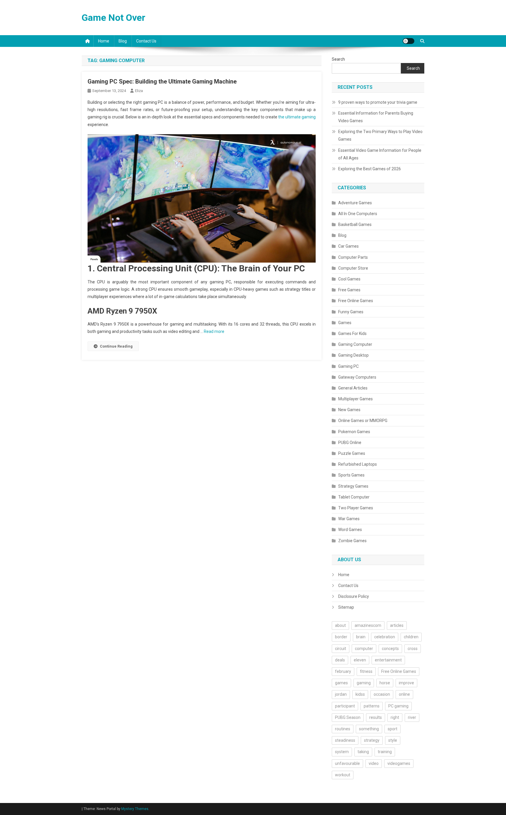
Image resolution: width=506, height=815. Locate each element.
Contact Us (146, 41)
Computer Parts (353, 257)
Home (103, 41)
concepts (390, 648)
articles (397, 625)
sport (392, 728)
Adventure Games (355, 202)
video (374, 763)
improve (406, 682)
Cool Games (349, 279)
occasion (382, 694)
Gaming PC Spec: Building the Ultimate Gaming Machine (162, 81)
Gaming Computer (355, 344)
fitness (366, 671)
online (404, 694)
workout (342, 775)
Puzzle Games (351, 453)
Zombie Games (352, 540)
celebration (384, 636)
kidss (360, 694)
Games (344, 322)
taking (363, 751)
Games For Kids (352, 333)
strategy (372, 740)
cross (413, 648)
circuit (340, 648)
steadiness (345, 740)
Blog (123, 41)
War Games (349, 518)
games (341, 682)
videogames (398, 763)
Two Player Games (355, 508)
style (392, 740)
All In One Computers (357, 213)
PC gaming (398, 706)
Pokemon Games (354, 431)
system (342, 751)
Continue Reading (116, 346)
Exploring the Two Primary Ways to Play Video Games (380, 135)
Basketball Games (355, 224)
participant (345, 706)
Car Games (348, 246)
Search (338, 59)
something (369, 728)
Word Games (350, 529)
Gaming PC (348, 366)
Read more (214, 331)
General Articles (352, 388)
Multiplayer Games (355, 399)
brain (360, 636)
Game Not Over (113, 17)
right (395, 717)
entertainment (388, 660)
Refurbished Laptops (357, 464)
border (341, 636)
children (411, 636)
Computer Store (353, 268)
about (340, 625)
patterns (372, 706)
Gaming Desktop (353, 355)
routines (342, 728)
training (385, 751)
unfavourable (347, 763)
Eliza (139, 91)
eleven (360, 660)
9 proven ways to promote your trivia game (377, 102)
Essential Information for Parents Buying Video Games (375, 117)
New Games (349, 409)
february (343, 671)
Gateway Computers (357, 377)
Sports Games (351, 475)
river (412, 717)
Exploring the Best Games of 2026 (369, 168)
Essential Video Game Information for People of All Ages (379, 154)
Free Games (349, 289)
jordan (341, 694)
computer (364, 648)
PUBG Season (347, 717)
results (375, 717)
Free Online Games (355, 300)
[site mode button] (408, 41)
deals (340, 660)
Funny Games (350, 311)
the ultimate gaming (297, 117)
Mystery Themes (134, 809)
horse (385, 682)
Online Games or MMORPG (362, 420)
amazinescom (368, 625)
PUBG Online (349, 442)
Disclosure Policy (353, 596)
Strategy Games (353, 486)
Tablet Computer (354, 497)
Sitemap (346, 607)
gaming (364, 682)
